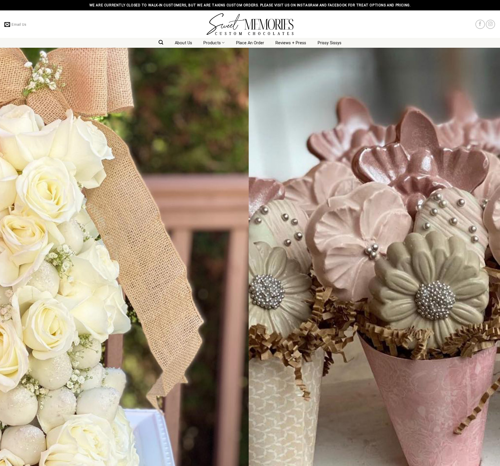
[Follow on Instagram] (490, 24)
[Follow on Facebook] (480, 24)
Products (212, 42)
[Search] (161, 42)
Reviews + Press (290, 42)
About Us (183, 42)
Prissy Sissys (329, 42)
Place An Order (250, 42)
